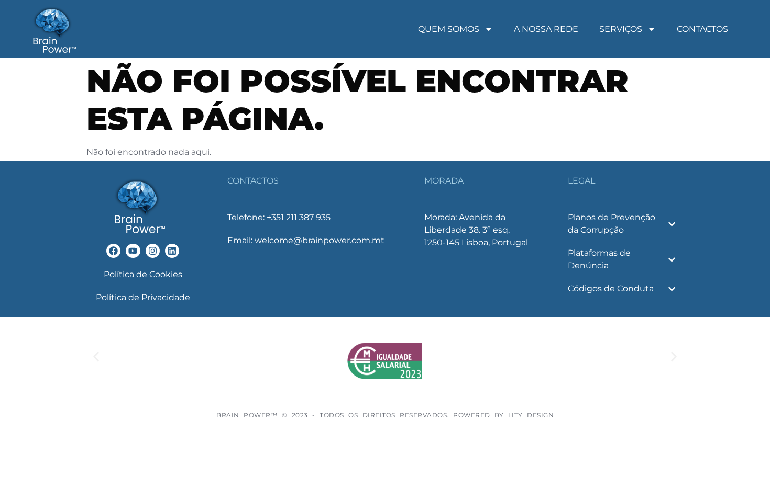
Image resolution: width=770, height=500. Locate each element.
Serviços (620, 29)
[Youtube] (133, 251)
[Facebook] (113, 251)
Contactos (702, 29)
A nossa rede (546, 29)
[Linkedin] (172, 251)
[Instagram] (153, 251)
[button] (96, 356)
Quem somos (448, 29)
